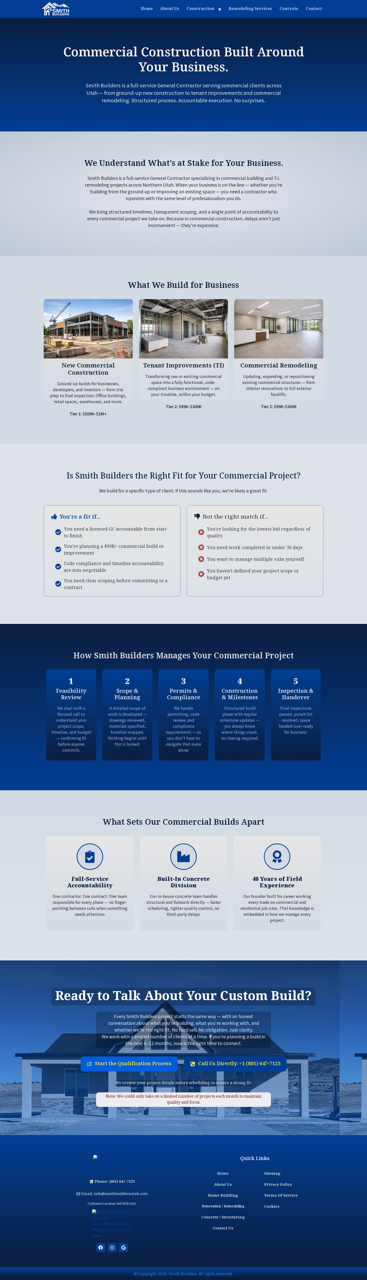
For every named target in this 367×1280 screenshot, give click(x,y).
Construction (200, 9)
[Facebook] (100, 1247)
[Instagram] (112, 1247)
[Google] (123, 1247)
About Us (169, 9)
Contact (314, 9)
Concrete (289, 9)
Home (147, 9)
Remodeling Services (250, 9)
